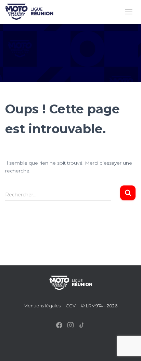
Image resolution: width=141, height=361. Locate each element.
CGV (71, 305)
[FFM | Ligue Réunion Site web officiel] (32, 11)
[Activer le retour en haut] (127, 347)
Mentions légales (42, 305)
